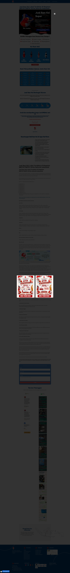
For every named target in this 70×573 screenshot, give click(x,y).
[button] (54, 13)
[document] (35, 286)
